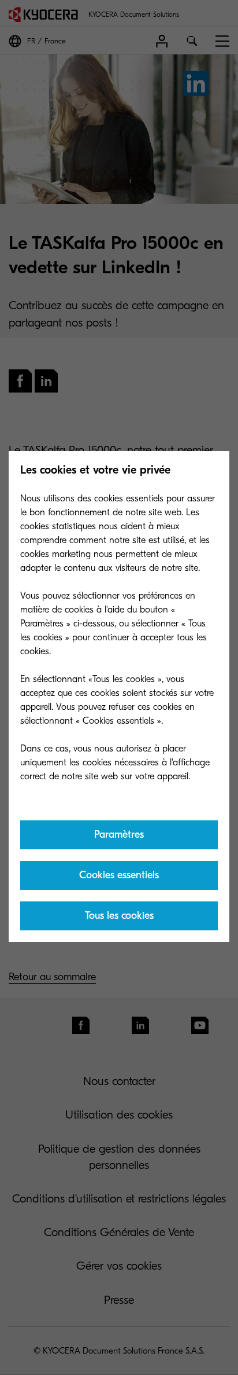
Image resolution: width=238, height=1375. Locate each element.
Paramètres (119, 834)
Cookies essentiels (119, 875)
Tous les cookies (119, 916)
